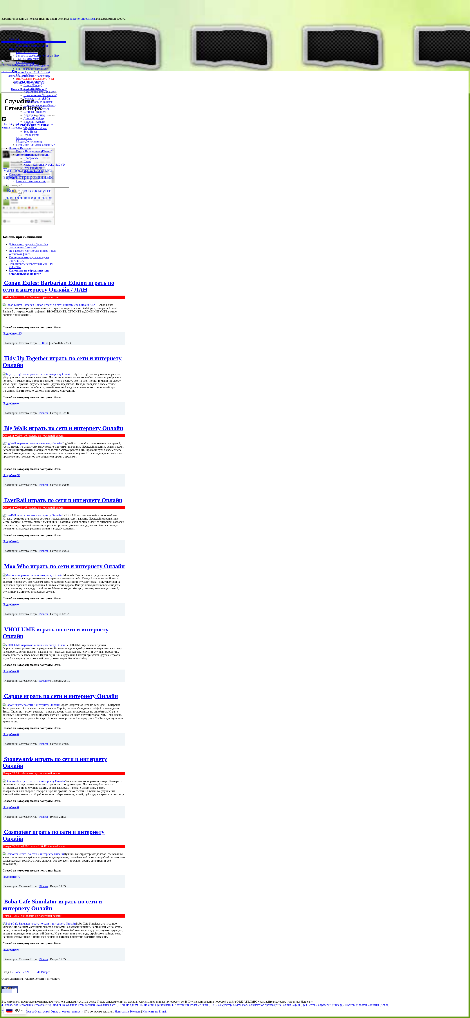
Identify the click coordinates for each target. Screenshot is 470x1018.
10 (30, 972)
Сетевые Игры (25, 62)
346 (38, 972)
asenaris (42, 116)
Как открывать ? (29, 272)
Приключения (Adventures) (40, 95)
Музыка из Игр (33, 171)
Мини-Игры (24, 138)
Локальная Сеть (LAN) (110, 1004)
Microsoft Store (25, 75)
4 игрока (6, 1004)
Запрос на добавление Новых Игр (37, 55)
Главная (14, 39)
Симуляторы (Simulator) (38, 101)
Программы (31, 158)
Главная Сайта (25, 42)
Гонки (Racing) (33, 85)
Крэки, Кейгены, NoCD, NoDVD (44, 164)
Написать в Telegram (127, 1011)
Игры (12, 48)
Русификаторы (33, 167)
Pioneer (43, 413)
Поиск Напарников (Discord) (34, 151)
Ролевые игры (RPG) (37, 98)
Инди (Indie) (31, 88)
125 (19, 333)
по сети (149, 1004)
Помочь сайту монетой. (31, 181)
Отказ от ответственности (67, 1011)
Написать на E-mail (154, 1011)
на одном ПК (134, 1004)
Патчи (27, 161)
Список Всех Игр (27, 52)
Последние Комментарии (32, 45)
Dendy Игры (31, 134)
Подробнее (10, 333)
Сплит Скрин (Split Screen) (33, 72)
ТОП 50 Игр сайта (27, 58)
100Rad (43, 343)
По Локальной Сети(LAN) (32, 68)
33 (18, 475)
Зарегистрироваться (82, 18)
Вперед (45, 972)
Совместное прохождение (32, 65)
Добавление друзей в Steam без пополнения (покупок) (28, 246)
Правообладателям (37, 1011)
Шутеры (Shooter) (35, 111)
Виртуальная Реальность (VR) (35, 78)
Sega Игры (30, 131)
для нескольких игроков (29, 1004)
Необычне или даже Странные (35, 144)
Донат (13, 177)
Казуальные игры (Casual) (40, 91)
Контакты (15, 174)
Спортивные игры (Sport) (39, 105)
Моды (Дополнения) (29, 141)
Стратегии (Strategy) (36, 108)
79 (18, 876)
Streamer (44, 680)
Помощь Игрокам (20, 148)
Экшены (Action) (378, 1004)
